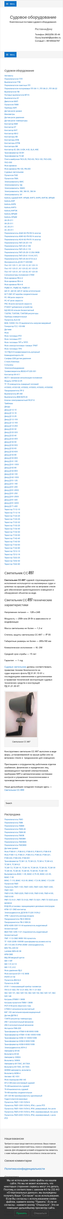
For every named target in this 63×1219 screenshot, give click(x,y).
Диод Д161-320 (11, 499)
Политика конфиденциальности (24, 1168)
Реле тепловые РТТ (12, 339)
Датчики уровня (11, 848)
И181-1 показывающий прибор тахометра (22, 986)
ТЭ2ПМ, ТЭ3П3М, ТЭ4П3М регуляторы (21, 313)
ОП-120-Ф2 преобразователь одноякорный (23, 1095)
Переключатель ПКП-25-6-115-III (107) (21, 255)
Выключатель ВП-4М (13, 393)
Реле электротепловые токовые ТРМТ (21, 345)
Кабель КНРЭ (10, 207)
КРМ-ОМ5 (8, 954)
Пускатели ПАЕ (11, 175)
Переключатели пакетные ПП (17, 85)
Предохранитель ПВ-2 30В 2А (17, 922)
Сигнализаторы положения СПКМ (19, 274)
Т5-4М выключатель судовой (16, 1086)
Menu (12, 3)
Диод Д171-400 (11, 506)
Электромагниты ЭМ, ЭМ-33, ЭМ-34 (20, 191)
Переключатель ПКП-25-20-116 (18, 242)
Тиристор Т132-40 (12, 528)
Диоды (7, 406)
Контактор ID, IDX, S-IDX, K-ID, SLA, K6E (21, 149)
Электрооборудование (14, 368)
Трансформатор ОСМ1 (14, 152)
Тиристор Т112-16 (12, 512)
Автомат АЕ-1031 (12, 1076)
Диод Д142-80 (10, 467)
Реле (6, 332)
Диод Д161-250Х (11, 496)
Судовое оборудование (33, 17)
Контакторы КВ (11, 136)
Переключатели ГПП (13, 78)
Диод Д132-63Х (11, 451)
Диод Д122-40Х (11, 438)
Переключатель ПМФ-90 (15, 832)
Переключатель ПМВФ (14, 825)
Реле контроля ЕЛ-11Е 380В (16, 973)
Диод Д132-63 (10, 448)
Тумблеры (8, 403)
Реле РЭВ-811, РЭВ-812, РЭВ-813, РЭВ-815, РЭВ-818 (27, 851)
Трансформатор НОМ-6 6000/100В (19, 1044)
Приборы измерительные (15, 316)
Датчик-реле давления (14, 117)
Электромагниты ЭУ (13, 194)
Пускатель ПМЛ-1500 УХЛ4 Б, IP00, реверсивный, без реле (30, 1108)
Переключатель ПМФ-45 (15, 829)
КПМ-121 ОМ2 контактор (15, 909)
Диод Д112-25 (10, 416)
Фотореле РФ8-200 (12, 1028)
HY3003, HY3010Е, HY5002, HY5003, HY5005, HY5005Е (28, 387)
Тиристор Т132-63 (12, 535)
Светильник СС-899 (14, 789)
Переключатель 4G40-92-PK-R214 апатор (22, 233)
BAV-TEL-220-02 (11, 947)
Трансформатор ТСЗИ (14, 156)
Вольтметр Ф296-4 (12, 1073)
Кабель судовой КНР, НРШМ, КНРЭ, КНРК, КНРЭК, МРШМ (29, 197)
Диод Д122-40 (10, 435)
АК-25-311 (8, 223)
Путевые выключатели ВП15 (16, 94)
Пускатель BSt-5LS (12, 980)
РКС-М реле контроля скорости (18, 303)
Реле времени (10, 165)
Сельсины (8, 364)
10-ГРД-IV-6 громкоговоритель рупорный (22, 352)
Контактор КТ (10, 127)
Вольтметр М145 (11, 1054)
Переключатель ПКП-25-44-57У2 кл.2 (20, 258)
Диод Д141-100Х (11, 464)
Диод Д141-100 (11, 461)
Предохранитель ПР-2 (14, 390)
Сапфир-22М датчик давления (17, 358)
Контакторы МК (11, 146)
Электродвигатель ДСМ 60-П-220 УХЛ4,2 (22, 912)
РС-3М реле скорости (13, 297)
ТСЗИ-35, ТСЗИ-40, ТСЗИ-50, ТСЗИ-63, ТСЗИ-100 (25, 870)
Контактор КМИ (11, 123)
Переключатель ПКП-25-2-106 (17, 246)
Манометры (9, 114)
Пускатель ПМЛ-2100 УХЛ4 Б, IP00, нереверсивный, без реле (31, 1111)
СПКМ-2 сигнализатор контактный (19, 1009)
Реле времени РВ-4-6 (13, 284)
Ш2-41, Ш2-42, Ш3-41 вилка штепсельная (22, 290)
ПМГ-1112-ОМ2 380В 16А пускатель (20, 938)
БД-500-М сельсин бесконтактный (19, 310)
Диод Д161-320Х (11, 503)
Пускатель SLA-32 (12, 319)
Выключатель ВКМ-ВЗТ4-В (15, 397)
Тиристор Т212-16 (12, 554)
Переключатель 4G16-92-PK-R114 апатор (22, 239)
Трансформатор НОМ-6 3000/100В (19, 1041)
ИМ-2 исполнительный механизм (18, 1025)
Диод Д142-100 (11, 474)
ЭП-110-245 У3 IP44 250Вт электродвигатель (24, 944)
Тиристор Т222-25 (12, 557)
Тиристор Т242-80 (12, 564)
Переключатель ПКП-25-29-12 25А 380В (21, 252)
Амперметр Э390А (12, 1057)
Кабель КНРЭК (10, 210)
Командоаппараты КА (14, 355)
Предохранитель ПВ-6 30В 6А (17, 919)
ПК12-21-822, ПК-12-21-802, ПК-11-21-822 (22, 989)
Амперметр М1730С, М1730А (17, 1063)
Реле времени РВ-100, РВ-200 (17, 168)
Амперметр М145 (12, 1050)
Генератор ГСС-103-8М (14, 326)
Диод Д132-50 (10, 442)
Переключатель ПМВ (13, 822)
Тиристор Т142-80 (12, 548)
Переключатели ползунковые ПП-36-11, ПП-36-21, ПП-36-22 (30, 88)
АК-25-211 (8, 220)
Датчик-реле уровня (13, 111)
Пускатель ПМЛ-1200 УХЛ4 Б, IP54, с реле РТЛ (24, 1105)
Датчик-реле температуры (16, 120)
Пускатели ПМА (11, 178)
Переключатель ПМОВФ (15, 838)
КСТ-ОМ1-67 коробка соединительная (21, 294)
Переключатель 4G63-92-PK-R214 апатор (22, 236)
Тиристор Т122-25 (12, 519)
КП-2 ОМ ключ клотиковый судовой (19, 1082)
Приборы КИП (10, 107)
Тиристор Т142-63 (12, 544)
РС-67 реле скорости (13, 300)
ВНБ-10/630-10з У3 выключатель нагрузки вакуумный (27, 323)
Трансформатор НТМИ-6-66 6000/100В (21, 1031)
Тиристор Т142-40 (12, 538)
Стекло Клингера (11, 361)
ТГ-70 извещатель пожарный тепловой (21, 384)
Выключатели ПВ (11, 91)
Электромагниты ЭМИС (14, 188)
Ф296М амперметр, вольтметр (17, 1070)
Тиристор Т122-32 (12, 522)
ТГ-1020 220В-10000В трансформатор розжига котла (27, 941)
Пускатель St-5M (11, 983)
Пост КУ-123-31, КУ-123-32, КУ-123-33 (21, 271)
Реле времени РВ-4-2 (13, 278)
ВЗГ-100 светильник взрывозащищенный (22, 1012)
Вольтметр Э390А (12, 1060)
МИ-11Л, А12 (10, 967)
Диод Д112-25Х (11, 425)
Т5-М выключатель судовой (16, 1089)
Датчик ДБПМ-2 (11, 1015)
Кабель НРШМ (10, 217)
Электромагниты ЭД (13, 184)
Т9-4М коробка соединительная (18, 1092)
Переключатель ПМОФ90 (15, 845)
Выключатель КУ (11, 98)
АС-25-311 (9, 229)
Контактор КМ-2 (11, 133)
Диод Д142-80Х (11, 470)
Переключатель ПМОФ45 (15, 841)
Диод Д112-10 (10, 409)
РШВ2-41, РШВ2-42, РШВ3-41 (17, 287)
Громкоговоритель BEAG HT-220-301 (20, 371)
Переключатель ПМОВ (14, 835)
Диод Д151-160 (11, 483)
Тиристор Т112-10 (12, 509)
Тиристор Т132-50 (12, 531)
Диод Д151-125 (11, 480)
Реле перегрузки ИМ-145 (15, 1079)
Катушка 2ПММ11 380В (14, 999)
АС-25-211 (9, 226)
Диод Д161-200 (11, 486)
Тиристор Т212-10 (12, 551)
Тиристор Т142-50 (12, 541)
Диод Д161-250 (11, 493)
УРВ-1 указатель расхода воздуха (19, 915)
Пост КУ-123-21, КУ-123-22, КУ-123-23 (21, 268)
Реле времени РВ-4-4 (13, 281)
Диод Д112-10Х (11, 419)
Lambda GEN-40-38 (12, 951)
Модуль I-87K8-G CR (13, 380)
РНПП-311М (9, 976)
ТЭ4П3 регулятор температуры (18, 1018)
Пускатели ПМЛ (11, 883)
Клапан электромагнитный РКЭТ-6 (19, 400)
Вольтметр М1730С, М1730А (16, 1066)
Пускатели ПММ (11, 104)
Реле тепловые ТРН (13, 348)
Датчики (7, 329)
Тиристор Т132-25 (12, 525)
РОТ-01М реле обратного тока (17, 1005)
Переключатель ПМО (13, 819)
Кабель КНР (9, 201)
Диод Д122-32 (10, 429)
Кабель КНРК (10, 204)
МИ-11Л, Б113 (10, 964)
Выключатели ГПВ (12, 82)
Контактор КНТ (10, 130)
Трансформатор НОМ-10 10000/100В (20, 1037)
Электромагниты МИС (14, 181)
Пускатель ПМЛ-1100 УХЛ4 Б (17, 1102)
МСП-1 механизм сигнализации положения (23, 377)
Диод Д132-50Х (11, 445)
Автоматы (8, 75)
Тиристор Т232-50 (12, 560)
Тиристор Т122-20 (12, 515)
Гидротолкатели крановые (16, 1099)
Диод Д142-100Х (11, 477)
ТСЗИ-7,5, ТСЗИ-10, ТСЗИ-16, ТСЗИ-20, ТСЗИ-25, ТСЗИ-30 (29, 867)
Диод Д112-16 (10, 413)
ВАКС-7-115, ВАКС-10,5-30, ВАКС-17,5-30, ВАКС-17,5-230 (29, 880)
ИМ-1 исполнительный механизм (18, 1021)
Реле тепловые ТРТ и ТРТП (16, 342)
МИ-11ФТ (8, 960)
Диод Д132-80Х (11, 458)
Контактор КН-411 (12, 374)
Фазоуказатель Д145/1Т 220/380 (18, 262)
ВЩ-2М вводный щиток (14, 957)
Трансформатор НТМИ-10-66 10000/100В (22, 1034)
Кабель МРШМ (10, 213)
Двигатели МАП (11, 101)
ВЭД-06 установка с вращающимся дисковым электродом (29, 906)
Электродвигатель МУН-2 (15, 1047)
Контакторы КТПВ (12, 143)
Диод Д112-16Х (11, 422)
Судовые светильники (14, 172)
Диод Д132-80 (10, 454)
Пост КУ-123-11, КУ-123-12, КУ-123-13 (21, 265)
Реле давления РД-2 (13, 970)
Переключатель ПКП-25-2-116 (17, 249)
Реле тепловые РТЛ (13, 335)
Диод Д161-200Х (11, 490)
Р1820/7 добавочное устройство (18, 307)
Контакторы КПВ (11, 139)
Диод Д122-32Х (11, 432)
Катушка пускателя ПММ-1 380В (18, 1002)
